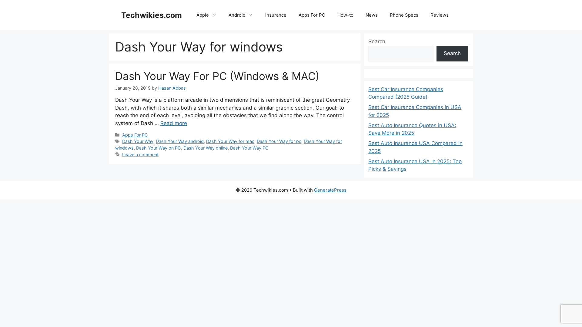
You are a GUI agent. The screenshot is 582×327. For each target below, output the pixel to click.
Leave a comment (140, 154)
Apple (202, 15)
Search (376, 41)
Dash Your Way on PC (158, 147)
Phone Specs (404, 15)
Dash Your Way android (180, 141)
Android (237, 15)
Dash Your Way (137, 141)
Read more (173, 123)
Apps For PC (312, 15)
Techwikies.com (151, 15)
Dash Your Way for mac (230, 141)
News (372, 15)
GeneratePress (330, 190)
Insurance (275, 15)
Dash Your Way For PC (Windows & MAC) (217, 76)
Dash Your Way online (205, 147)
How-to (345, 15)
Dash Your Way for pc (279, 141)
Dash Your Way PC (249, 147)
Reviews (439, 15)
